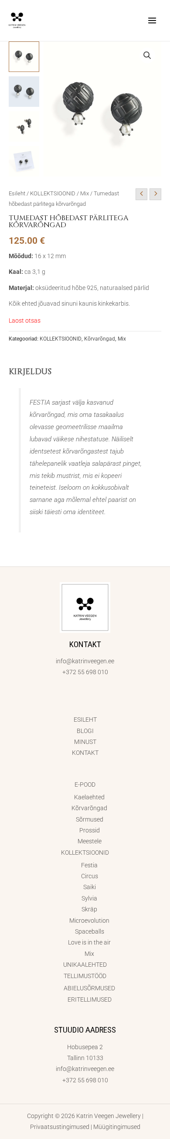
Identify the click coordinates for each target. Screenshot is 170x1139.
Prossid (89, 830)
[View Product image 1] (24, 56)
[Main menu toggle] (152, 20)
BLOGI (85, 730)
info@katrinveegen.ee (85, 661)
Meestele (90, 841)
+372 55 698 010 (85, 671)
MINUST (85, 741)
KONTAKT (85, 752)
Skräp (89, 909)
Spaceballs (89, 931)
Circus (89, 876)
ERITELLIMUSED (90, 999)
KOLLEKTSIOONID (52, 193)
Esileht (17, 193)
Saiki (89, 886)
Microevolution (89, 920)
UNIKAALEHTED (85, 964)
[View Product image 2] (24, 91)
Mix (84, 193)
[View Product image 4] (24, 161)
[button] (147, 55)
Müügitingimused (116, 1126)
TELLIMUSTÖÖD (85, 975)
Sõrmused (89, 819)
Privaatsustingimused (59, 1126)
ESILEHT (85, 719)
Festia (89, 865)
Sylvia (89, 898)
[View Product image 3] (24, 126)
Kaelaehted (89, 797)
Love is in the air (89, 942)
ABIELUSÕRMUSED (89, 988)
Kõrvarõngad (99, 339)
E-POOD (85, 784)
